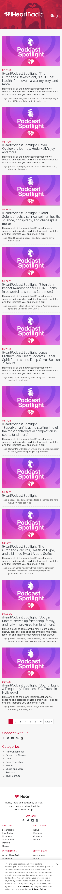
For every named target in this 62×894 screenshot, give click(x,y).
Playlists (6, 842)
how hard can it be (22, 503)
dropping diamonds (17, 169)
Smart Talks (14, 240)
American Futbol (16, 306)
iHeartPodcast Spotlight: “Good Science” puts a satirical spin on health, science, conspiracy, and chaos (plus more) (31, 218)
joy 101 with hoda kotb (45, 166)
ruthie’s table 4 (34, 500)
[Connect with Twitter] (8, 738)
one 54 (30, 166)
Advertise (7, 858)
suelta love (32, 706)
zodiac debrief (15, 98)
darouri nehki (14, 568)
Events (9, 765)
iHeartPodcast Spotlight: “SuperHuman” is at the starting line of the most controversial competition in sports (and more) (30, 429)
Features (37, 833)
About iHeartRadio (11, 855)
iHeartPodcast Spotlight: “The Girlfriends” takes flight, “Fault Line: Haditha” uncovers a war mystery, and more (30, 78)
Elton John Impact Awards (37, 306)
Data (8, 758)
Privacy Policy (39, 889)
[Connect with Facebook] (3, 738)
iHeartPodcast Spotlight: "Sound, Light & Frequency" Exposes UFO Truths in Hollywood (30, 688)
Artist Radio (8, 839)
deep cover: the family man (21, 377)
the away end (25, 709)
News (36, 830)
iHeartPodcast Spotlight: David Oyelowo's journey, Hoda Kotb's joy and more (28, 148)
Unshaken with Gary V (28, 308)
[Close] (57, 864)
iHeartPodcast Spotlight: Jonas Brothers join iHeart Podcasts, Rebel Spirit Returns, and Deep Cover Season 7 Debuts (31, 357)
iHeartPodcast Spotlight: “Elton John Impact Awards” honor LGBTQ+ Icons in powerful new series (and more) (29, 288)
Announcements (15, 751)
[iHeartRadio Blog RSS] (22, 738)
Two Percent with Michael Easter (41, 641)
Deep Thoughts (14, 762)
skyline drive (48, 238)
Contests (37, 836)
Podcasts (11, 772)
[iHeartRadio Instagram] (12, 738)
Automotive (39, 855)
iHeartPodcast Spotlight (19, 495)
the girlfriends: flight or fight (21, 101)
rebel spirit (23, 380)
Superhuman (42, 451)
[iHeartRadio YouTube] (17, 738)
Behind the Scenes (16, 755)
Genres (6, 846)
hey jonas (41, 377)
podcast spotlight (49, 98)
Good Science (15, 238)
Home (36, 858)
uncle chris (41, 101)
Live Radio (7, 833)
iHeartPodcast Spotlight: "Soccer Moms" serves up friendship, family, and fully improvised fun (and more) (28, 620)
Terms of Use (22, 886)
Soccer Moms (33, 638)
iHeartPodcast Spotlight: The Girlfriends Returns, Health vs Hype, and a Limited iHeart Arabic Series (28, 550)
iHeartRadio (31, 796)
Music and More (15, 769)
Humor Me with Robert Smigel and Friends (28, 449)
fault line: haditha (31, 98)
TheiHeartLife (13, 775)
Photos (36, 839)
